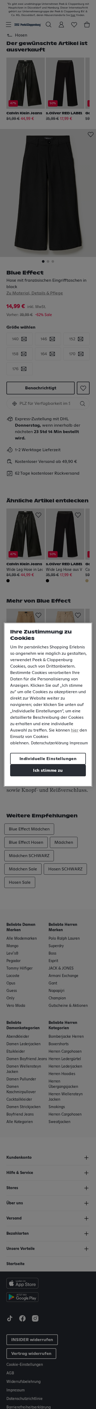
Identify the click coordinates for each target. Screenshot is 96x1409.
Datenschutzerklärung (49, 743)
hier (74, 730)
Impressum (79, 743)
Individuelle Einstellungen (48, 759)
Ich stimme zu (48, 770)
